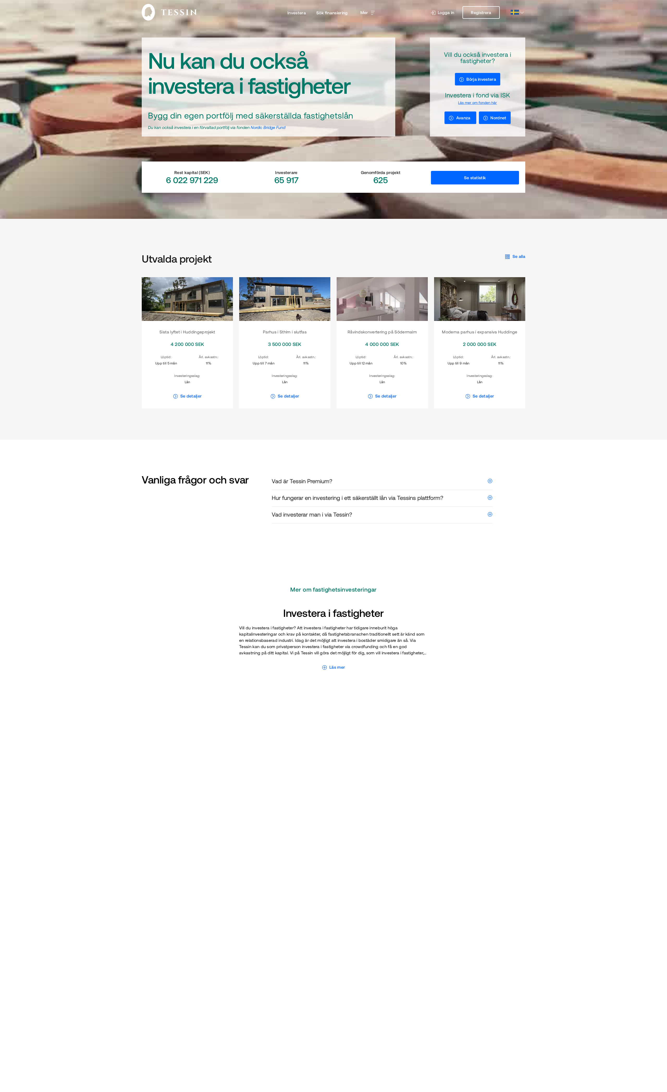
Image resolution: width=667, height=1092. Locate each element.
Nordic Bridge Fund (268, 127)
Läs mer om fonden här (477, 103)
